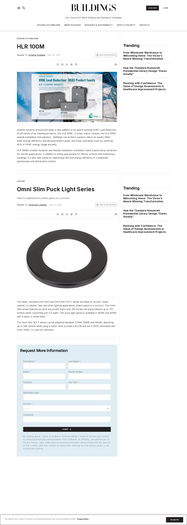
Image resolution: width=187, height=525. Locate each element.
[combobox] (67, 408)
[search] (24, 8)
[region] (93, 520)
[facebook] (57, 64)
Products (145, 25)
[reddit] (71, 64)
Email (26, 372)
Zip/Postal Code (31, 392)
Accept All (174, 520)
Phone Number (75, 372)
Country (28, 403)
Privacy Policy (83, 519)
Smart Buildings (72, 25)
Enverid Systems (37, 55)
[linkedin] (62, 64)
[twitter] (67, 64)
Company (27, 382)
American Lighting (38, 205)
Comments (28, 415)
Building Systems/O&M (48, 25)
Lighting (21, 181)
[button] (19, 8)
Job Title (73, 382)
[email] (76, 64)
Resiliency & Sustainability (99, 25)
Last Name (74, 361)
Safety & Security (126, 25)
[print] (115, 64)
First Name (29, 361)
